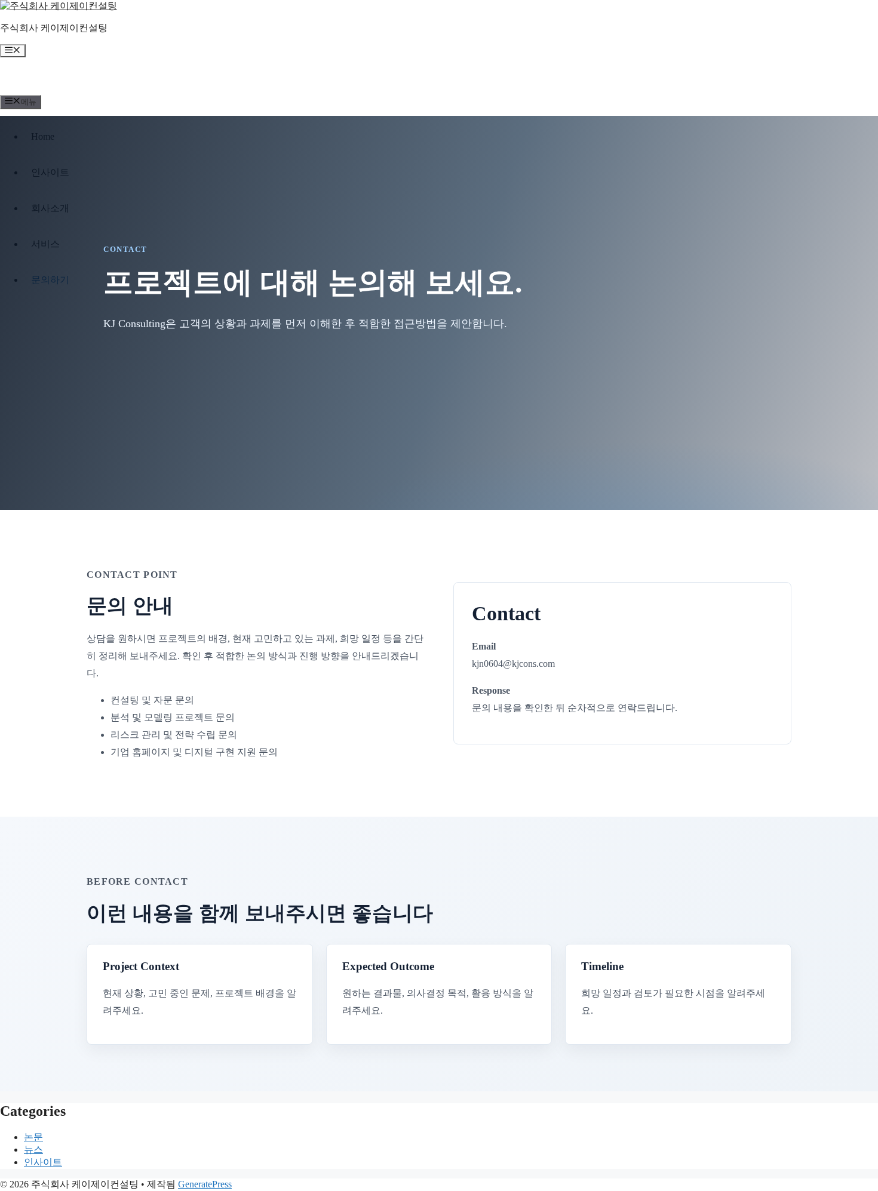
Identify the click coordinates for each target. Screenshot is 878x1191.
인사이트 (43, 1162)
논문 (33, 1137)
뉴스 (33, 1149)
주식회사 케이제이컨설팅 (54, 28)
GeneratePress (205, 1184)
